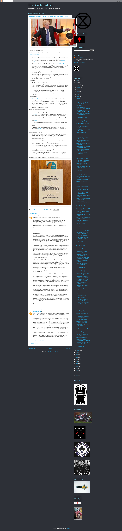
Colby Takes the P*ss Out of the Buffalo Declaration (83, 167)
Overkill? (78, 348)
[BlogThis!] (54, 210)
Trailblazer (35, 215)
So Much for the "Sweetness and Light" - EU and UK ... (83, 343)
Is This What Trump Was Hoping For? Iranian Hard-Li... (83, 161)
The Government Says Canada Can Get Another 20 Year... (82, 258)
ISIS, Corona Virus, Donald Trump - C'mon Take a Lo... (83, 114)
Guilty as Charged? (80, 201)
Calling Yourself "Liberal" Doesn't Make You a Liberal (83, 291)
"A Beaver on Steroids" (81, 297)
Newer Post (32, 348)
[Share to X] (56, 210)
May (78, 92)
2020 (77, 82)
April (78, 94)
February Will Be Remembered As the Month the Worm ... (83, 238)
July (78, 89)
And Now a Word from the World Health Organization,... (83, 147)
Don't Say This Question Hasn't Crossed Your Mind (82, 274)
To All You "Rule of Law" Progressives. (81, 206)
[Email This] (53, 210)
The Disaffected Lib (40, 5)
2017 (77, 356)
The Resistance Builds (81, 295)
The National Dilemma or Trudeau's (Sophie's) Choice (82, 111)
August (78, 87)
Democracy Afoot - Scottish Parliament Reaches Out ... (82, 121)
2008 (77, 372)
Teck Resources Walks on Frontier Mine (81, 153)
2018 (77, 354)
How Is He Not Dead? (80, 240)
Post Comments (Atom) (53, 351)
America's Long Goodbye (81, 181)
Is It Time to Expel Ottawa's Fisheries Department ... (82, 306)
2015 (77, 359)
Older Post (68, 348)
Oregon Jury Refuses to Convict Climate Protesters (83, 100)
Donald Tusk (34, 114)
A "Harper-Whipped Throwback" (82, 269)
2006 (77, 375)
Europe (39, 128)
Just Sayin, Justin (80, 156)
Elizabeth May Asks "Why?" (82, 235)
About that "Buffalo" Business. (82, 174)
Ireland (37, 106)
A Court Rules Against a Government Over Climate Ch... (83, 108)
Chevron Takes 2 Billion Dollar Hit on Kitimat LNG (83, 346)
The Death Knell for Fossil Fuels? (83, 327)
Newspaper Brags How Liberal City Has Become (82, 141)
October (78, 83)
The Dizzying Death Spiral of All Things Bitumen (82, 150)
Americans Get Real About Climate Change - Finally (82, 322)
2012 (77, 365)
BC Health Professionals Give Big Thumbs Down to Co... (83, 117)
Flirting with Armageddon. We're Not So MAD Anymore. (82, 308)
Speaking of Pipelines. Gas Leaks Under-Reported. (83, 199)
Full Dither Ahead (79, 105)
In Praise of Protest (80, 155)
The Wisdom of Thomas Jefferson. (81, 249)
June (78, 91)
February (79, 98)
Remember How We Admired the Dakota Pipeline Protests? (83, 277)
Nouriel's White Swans (81, 184)
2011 (77, 366)
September (79, 85)
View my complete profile (79, 62)
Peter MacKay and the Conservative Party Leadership (83, 340)
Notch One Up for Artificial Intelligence (81, 164)
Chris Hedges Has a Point (81, 337)
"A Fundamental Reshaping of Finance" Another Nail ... (82, 303)
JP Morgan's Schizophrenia (82, 179)
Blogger (68, 528)
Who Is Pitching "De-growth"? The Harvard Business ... (83, 209)
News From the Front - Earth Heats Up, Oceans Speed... (82, 233)
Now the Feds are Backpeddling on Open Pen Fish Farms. (82, 225)
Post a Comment (34, 343)
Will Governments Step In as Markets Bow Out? (82, 300)
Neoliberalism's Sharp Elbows (82, 158)
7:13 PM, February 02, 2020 (38, 309)
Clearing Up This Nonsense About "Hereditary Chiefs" (83, 218)
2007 (77, 373)
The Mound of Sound (80, 57)
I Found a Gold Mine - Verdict (82, 119)
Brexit (35, 120)
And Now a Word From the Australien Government (81, 252)
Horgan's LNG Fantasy (81, 132)
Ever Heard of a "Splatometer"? (82, 230)
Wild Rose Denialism (80, 135)
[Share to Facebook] (57, 210)
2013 (77, 363)
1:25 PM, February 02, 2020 (38, 230)
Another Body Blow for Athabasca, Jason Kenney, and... (82, 243)
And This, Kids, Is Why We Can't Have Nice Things (83, 335)
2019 (77, 352)
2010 (77, 368)
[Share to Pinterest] (58, 210)
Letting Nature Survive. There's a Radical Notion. (83, 203)
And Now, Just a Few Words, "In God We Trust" (83, 103)
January (78, 350)
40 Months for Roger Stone (81, 183)
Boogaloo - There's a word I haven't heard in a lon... (82, 187)
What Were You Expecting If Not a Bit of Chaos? (83, 130)
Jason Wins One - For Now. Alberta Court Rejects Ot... (82, 138)
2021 (77, 80)
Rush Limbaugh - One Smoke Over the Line (82, 325)
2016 (77, 357)
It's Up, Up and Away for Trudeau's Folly (81, 283)
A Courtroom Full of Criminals (82, 293)
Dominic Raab (35, 98)
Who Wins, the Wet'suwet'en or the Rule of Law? (82, 246)
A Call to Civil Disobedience (82, 134)
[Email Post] (51, 209)
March (78, 96)
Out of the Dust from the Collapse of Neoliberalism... (83, 267)
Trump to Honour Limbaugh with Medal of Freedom (82, 317)
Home (50, 348)
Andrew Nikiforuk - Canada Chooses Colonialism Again (82, 271)
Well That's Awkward (80, 223)
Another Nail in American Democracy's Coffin (81, 255)
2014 (77, 361)
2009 (77, 370)
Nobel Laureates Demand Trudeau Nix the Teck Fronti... (83, 177)
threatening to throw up (59, 136)
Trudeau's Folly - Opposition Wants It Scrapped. (82, 193)
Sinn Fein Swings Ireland (81, 319)
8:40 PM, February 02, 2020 (38, 340)
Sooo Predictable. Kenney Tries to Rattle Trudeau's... (82, 264)
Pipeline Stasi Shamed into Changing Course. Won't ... (82, 280)
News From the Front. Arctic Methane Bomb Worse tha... (82, 311)
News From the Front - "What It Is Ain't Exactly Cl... (83, 332)
